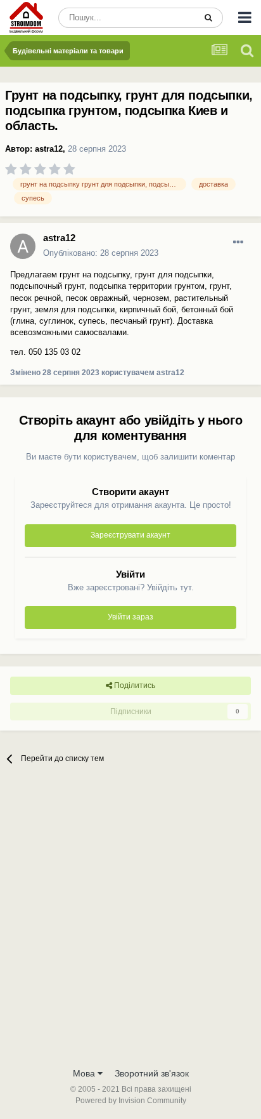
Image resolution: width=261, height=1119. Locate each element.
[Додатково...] (238, 242)
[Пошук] (208, 17)
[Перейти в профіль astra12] (22, 246)
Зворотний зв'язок (152, 1073)
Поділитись (133, 685)
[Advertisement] (130, 923)
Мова (85, 1073)
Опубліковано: (100, 253)
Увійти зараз (130, 616)
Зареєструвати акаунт (130, 535)
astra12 (49, 149)
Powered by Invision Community (130, 1100)
